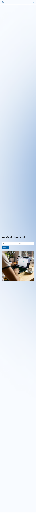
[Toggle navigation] (33, 2)
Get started (5, 247)
